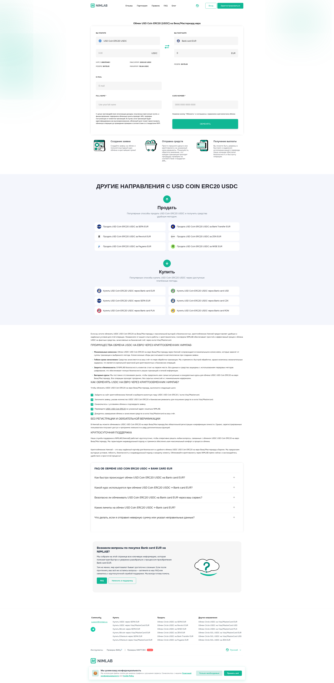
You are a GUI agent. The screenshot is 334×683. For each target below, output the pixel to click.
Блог (174, 5)
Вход (211, 5)
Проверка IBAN (114, 650)
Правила (156, 5)
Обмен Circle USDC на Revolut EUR (172, 625)
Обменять (205, 124)
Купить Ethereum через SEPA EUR (127, 636)
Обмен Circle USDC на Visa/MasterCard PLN (217, 629)
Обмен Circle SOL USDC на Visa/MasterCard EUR (219, 632)
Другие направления (207, 617)
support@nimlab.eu (99, 622)
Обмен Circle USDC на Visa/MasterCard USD (217, 625)
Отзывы (129, 5)
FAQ (166, 5)
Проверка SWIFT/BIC (139, 650)
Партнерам (142, 5)
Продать (161, 617)
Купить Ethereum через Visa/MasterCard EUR (132, 640)
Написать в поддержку (122, 580)
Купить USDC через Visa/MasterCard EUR (131, 625)
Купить (116, 617)
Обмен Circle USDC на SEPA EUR (171, 622)
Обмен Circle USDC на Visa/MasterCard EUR (217, 622)
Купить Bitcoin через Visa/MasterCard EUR (131, 632)
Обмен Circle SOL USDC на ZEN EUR (214, 640)
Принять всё (233, 673)
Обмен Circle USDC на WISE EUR (171, 629)
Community (96, 617)
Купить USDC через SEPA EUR (126, 622)
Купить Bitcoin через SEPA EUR (126, 629)
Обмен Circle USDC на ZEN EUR (171, 632)
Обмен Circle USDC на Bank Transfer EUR (175, 636)
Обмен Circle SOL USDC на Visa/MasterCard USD (219, 636)
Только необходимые (209, 673)
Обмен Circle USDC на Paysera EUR (172, 640)
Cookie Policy (128, 676)
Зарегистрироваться (230, 5)
